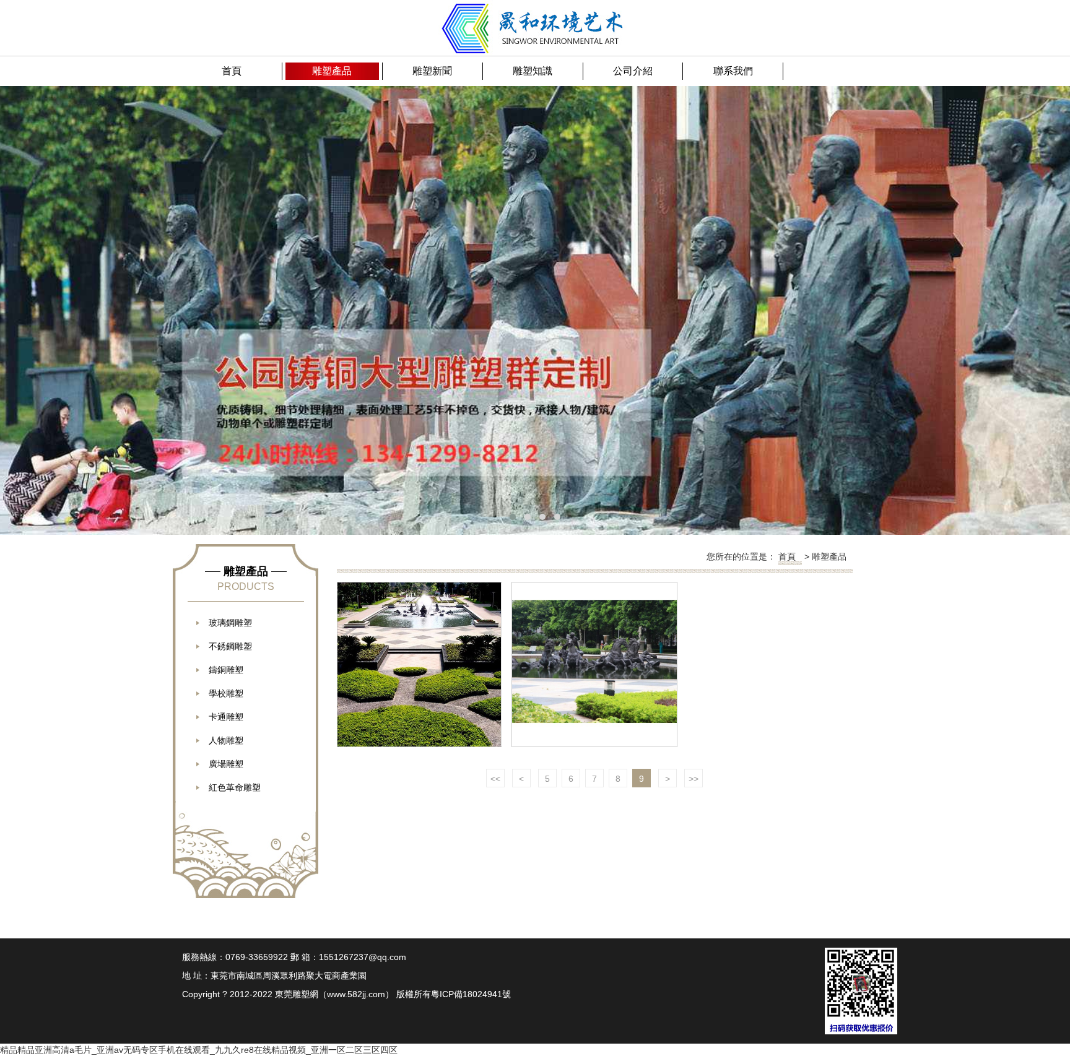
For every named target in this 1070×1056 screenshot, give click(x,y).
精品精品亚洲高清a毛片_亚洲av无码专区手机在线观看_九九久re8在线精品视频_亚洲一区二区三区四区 (199, 1050)
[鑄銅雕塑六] (594, 664)
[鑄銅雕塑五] (419, 664)
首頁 (787, 556)
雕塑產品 (829, 556)
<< (495, 779)
